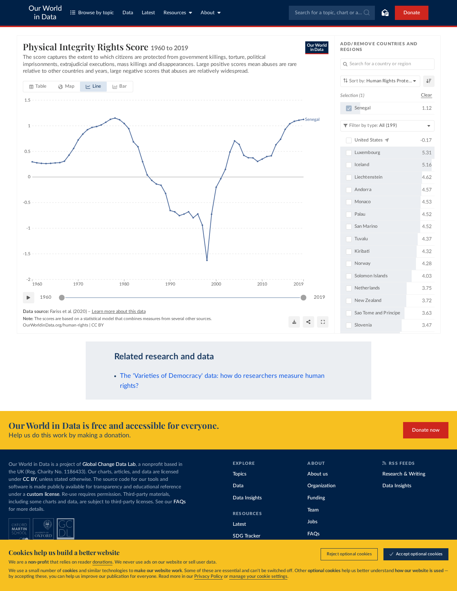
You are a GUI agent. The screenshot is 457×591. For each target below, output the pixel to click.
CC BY (97, 325)
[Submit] (366, 13)
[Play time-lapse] (28, 297)
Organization (321, 485)
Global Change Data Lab (109, 464)
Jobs (312, 521)
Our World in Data (45, 13)
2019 (319, 297)
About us (317, 474)
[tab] (38, 87)
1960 (45, 297)
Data (127, 12)
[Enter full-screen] (322, 322)
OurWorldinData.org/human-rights (55, 325)
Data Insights (247, 497)
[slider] (61, 298)
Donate (411, 12)
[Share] (308, 322)
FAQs (180, 501)
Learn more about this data (119, 311)
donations (102, 562)
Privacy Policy (208, 576)
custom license (43, 494)
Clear (426, 95)
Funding (316, 497)
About (208, 12)
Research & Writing (403, 474)
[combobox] (332, 13)
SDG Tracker (246, 536)
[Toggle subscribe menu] (385, 13)
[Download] (294, 322)
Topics (239, 474)
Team (313, 510)
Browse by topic (96, 12)
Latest (148, 12)
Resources (175, 12)
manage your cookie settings (258, 576)
